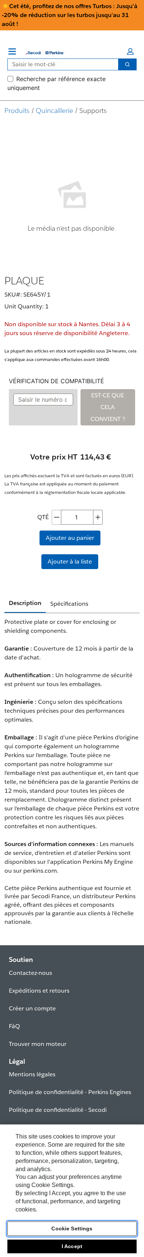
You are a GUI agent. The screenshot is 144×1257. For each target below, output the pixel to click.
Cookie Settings (71, 1228)
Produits (17, 110)
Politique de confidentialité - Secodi (58, 1110)
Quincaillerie (54, 110)
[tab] (25, 603)
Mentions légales (32, 1074)
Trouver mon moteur (37, 1044)
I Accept (72, 1246)
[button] (130, 51)
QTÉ (43, 517)
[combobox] (60, 64)
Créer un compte (32, 1008)
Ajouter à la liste (70, 561)
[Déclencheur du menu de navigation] (12, 51)
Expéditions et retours (39, 990)
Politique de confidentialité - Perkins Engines (70, 1092)
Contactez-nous (30, 973)
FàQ (14, 1026)
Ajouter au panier (70, 538)
